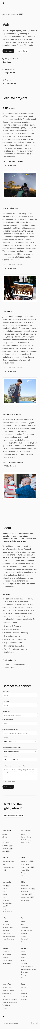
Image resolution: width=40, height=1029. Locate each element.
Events (23, 960)
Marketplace (6, 955)
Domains (24, 873)
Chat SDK (26, 894)
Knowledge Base (26, 930)
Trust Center (6, 1005)
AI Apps (5, 922)
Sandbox (5, 840)
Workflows (5, 843)
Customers (6, 952)
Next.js (4, 889)
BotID (4, 870)
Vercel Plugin (27, 867)
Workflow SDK (28, 889)
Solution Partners (8, 14)
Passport (7, 848)
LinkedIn (24, 993)
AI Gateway (6, 837)
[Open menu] (36, 3)
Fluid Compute (26, 840)
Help (22, 978)
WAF (3, 864)
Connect (7, 846)
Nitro (3, 897)
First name (5, 691)
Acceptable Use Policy (10, 999)
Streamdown (25, 900)
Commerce (6, 933)
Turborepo (5, 900)
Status (4, 1008)
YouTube (24, 996)
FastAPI (5, 906)
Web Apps (5, 924)
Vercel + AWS (6, 963)
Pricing (23, 975)
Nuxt (4, 891)
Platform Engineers (8, 936)
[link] (8, 51)
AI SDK (4, 834)
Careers (23, 955)
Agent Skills (25, 870)
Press (23, 957)
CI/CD (23, 834)
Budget (4, 756)
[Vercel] (3, 3)
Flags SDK (24, 891)
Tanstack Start (7, 903)
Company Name (7, 720)
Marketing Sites (7, 927)
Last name (5, 701)
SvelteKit (5, 894)
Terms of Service (8, 991)
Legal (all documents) (9, 1002)
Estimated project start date (11, 748)
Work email (6, 711)
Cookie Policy (6, 993)
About (23, 952)
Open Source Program (28, 969)
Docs (23, 922)
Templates (5, 957)
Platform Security (8, 861)
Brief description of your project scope (15, 766)
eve (5, 851)
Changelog (24, 927)
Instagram (24, 999)
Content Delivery (26, 837)
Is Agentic (24, 942)
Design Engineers (8, 939)
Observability (25, 843)
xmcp (4, 909)
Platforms (5, 930)
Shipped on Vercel (27, 966)
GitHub (23, 988)
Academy (24, 933)
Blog (22, 924)
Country (5, 738)
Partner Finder (7, 960)
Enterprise (24, 972)
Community (25, 939)
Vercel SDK (25, 886)
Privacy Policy (7, 988)
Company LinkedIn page (10, 729)
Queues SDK (27, 897)
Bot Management (8, 867)
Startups (24, 963)
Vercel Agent (25, 864)
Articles (23, 936)
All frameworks (7, 912)
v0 (22, 876)
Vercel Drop (27, 861)
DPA (3, 996)
